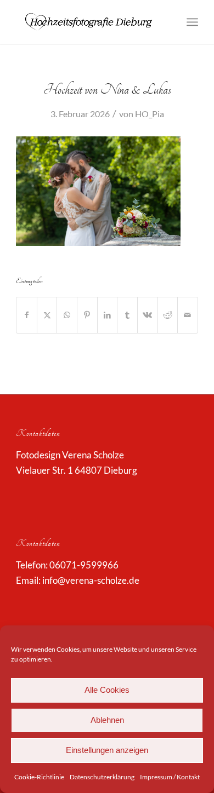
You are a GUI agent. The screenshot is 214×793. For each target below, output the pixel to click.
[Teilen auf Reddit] (168, 314)
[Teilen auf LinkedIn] (107, 314)
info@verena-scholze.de (90, 580)
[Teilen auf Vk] (147, 314)
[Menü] (192, 22)
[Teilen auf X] (47, 314)
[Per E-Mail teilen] (188, 314)
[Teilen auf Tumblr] (127, 314)
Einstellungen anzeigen (107, 750)
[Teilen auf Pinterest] (87, 314)
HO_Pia (149, 113)
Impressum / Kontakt (170, 777)
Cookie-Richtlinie (39, 777)
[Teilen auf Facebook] (26, 314)
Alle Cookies (107, 689)
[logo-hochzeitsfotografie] (88, 22)
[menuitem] (192, 22)
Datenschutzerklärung (102, 777)
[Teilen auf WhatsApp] (67, 314)
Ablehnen (107, 720)
